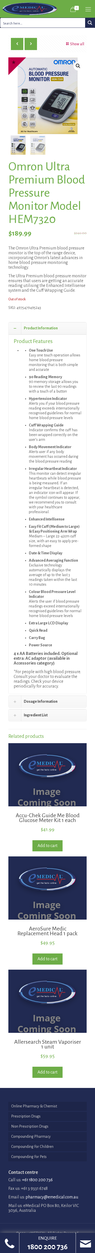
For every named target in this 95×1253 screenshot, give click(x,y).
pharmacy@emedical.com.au (52, 1197)
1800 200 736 (47, 1247)
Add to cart (47, 846)
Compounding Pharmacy (31, 1136)
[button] (78, 66)
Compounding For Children (32, 1147)
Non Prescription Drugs (29, 1126)
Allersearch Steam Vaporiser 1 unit (47, 1044)
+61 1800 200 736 (37, 1180)
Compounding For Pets (29, 1157)
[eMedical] (30, 9)
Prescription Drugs (26, 1116)
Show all (77, 44)
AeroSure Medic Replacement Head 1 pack (47, 931)
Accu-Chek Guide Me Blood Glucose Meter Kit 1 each (48, 817)
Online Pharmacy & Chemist (34, 1106)
